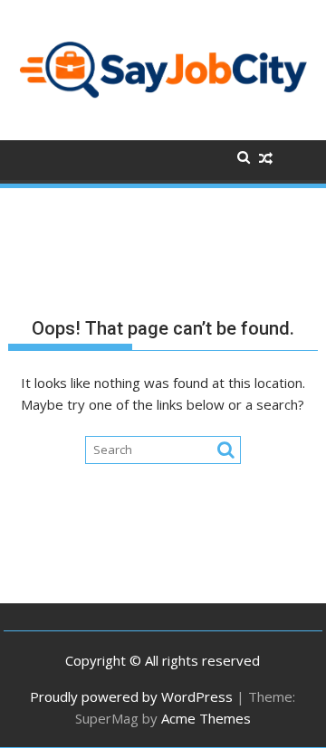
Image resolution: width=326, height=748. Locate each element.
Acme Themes (206, 718)
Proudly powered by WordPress (131, 696)
